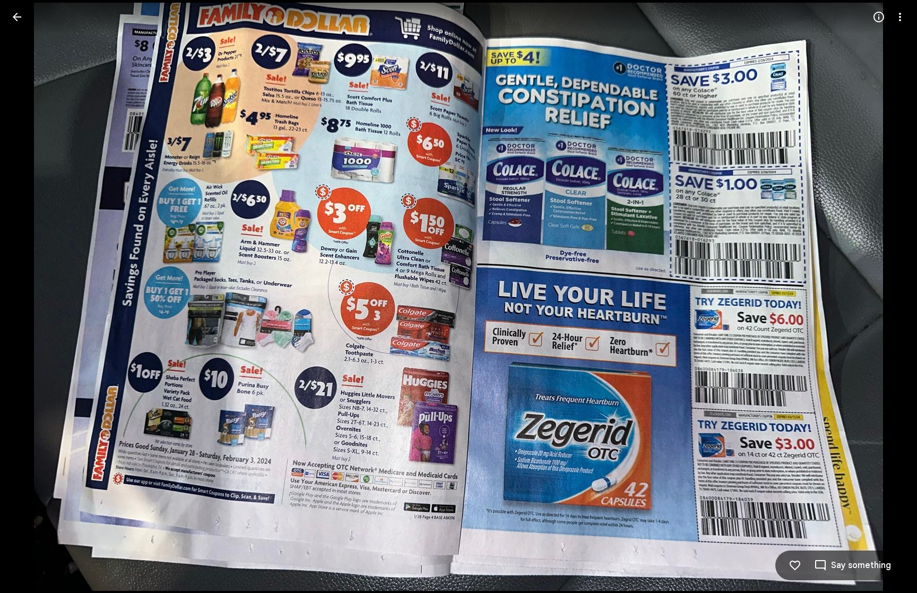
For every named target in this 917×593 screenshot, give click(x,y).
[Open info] (878, 17)
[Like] (795, 565)
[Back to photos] (17, 17)
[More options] (900, 17)
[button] (30, 297)
